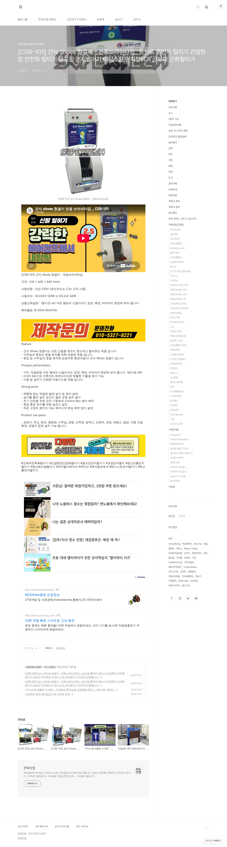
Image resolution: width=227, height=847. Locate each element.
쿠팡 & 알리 (174, 207)
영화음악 (192, 571)
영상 (170, 165)
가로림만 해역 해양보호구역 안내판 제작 (47, 693)
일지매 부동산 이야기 (179, 448)
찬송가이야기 (174, 585)
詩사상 (173, 266)
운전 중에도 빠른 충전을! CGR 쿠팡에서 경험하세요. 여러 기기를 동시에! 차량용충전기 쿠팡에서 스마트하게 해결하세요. (82, 627)
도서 (170, 177)
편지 (170, 154)
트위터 (188, 598)
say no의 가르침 (177, 476)
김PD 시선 (173, 119)
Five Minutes (176, 414)
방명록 (100, 19)
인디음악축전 (176, 396)
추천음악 (172, 581)
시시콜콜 (174, 377)
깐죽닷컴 (29, 768)
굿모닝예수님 (174, 544)
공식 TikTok (82, 826)
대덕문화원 (175, 350)
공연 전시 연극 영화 (178, 130)
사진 (170, 160)
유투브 (196, 598)
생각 (170, 148)
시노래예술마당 (177, 391)
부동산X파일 (174, 576)
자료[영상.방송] (33, 666)
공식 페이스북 (41, 826)
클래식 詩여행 (176, 382)
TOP (206, 828)
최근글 (171, 516)
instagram (175, 434)
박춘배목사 (187, 544)
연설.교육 (174, 410)
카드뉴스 (174, 276)
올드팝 (171, 557)
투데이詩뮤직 (176, 363)
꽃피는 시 (174, 373)
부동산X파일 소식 (178, 299)
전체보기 (172, 101)
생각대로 (174, 234)
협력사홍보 (175, 252)
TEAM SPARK (177, 354)
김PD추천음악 (174, 567)
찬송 (205, 544)
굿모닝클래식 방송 (178, 345)
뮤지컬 (179, 557)
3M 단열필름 (176, 243)
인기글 (182, 516)
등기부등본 (175, 481)
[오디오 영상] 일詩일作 (180, 271)
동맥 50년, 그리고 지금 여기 (182, 218)
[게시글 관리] (36, 648)
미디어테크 (50, 666)
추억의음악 (189, 562)
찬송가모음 (183, 581)
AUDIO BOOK (177, 262)
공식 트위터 (23, 826)
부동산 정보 (174, 201)
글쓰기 (119, 19)
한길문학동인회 (177, 444)
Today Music (190, 567)
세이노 (179, 548)
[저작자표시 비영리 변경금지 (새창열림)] (60, 648)
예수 (205, 553)
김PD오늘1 (175, 462)
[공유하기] (32, 648)
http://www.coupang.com (40, 615)
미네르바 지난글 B (178, 471)
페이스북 (171, 598)
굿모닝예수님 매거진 (179, 308)
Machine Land (177, 248)
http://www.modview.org (39, 589)
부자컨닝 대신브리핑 (179, 285)
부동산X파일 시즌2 (178, 294)
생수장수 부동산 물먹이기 (181, 453)
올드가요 (186, 585)
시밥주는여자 (176, 331)
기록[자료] (173, 429)
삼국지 (187, 553)
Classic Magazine (179, 439)
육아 (170, 171)
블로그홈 (23, 19)
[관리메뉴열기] (220, 6)
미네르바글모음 (175, 553)
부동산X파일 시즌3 (178, 289)
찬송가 (198, 576)
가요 (194, 557)
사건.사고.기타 (176, 424)
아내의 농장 (175, 229)
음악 (172, 387)
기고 (172, 326)
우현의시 (174, 368)
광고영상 (174, 400)
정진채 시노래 (176, 340)
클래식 (171, 548)
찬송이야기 (197, 553)
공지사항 (172, 107)
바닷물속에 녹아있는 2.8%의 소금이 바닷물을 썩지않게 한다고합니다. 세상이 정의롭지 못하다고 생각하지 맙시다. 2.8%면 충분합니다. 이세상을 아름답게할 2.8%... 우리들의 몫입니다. (77, 774)
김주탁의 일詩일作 (177, 136)
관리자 (137, 19)
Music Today (191, 548)
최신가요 (198, 544)
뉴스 (170, 113)
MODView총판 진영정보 (42, 595)
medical (172, 189)
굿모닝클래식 (176, 257)
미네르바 (194, 581)
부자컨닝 (174, 280)
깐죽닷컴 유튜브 (47, 19)
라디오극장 (175, 317)
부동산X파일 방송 (178, 336)
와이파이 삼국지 (177, 322)
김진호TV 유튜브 (76, 19)
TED (172, 419)
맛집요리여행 (174, 124)
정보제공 (172, 195)
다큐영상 (174, 405)
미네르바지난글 (175, 562)
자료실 (171, 486)
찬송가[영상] (175, 313)
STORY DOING (178, 359)
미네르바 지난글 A (178, 467)
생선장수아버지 (177, 457)
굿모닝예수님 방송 (178, 303)
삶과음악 (172, 142)
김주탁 (183, 571)
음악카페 (172, 183)
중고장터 (172, 212)
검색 (198, 7)
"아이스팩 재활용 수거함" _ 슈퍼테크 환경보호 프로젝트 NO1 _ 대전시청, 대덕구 (69, 689)
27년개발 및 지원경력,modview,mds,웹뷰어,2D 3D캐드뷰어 (63, 599)
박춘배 (187, 557)
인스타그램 (180, 598)
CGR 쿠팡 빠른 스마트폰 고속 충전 (49, 620)
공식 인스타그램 (62, 826)
